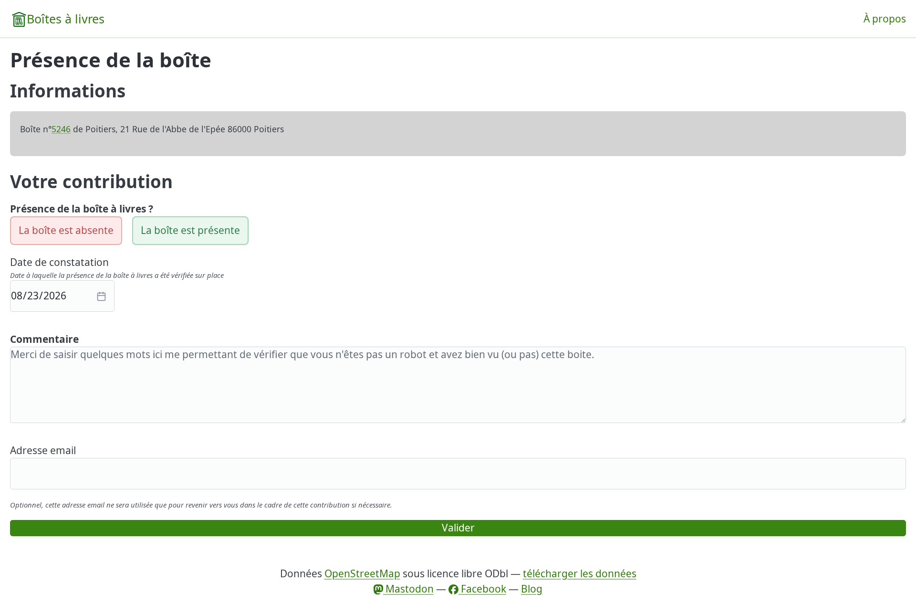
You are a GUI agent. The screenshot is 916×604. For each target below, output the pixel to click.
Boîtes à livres (65, 19)
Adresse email (43, 450)
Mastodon (408, 588)
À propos (885, 18)
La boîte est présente (190, 230)
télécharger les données (579, 573)
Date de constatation (59, 262)
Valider (458, 527)
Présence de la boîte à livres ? (81, 208)
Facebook (482, 588)
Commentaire (44, 339)
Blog (531, 588)
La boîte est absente (66, 230)
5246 (61, 129)
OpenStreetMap (362, 573)
